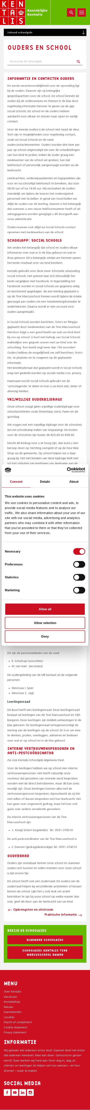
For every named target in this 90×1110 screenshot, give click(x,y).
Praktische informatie (61, 914)
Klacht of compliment (18, 1022)
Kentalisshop (12, 1002)
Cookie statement (15, 1027)
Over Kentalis (12, 991)
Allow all (45, 609)
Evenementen (13, 1012)
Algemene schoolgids (45, 940)
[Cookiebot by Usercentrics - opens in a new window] (67, 470)
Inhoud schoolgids (19, 32)
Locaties (9, 1017)
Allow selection (45, 623)
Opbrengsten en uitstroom (33, 909)
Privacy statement (15, 1032)
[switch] (79, 564)
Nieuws (8, 1007)
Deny (45, 636)
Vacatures (10, 997)
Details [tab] (45, 481)
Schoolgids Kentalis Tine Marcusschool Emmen (45, 952)
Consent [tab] (16, 481)
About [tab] (73, 481)
